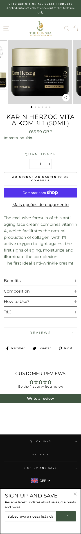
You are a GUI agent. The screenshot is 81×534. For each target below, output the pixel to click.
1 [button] (32, 107)
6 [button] (50, 107)
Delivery (40, 454)
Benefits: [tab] (13, 280)
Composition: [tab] (18, 291)
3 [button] (39, 107)
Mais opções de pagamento (40, 204)
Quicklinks (40, 441)
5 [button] (46, 107)
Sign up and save (40, 468)
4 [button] (43, 107)
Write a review (40, 398)
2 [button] (36, 107)
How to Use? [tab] (16, 301)
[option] (40, 8)
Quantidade (40, 154)
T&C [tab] (7, 312)
